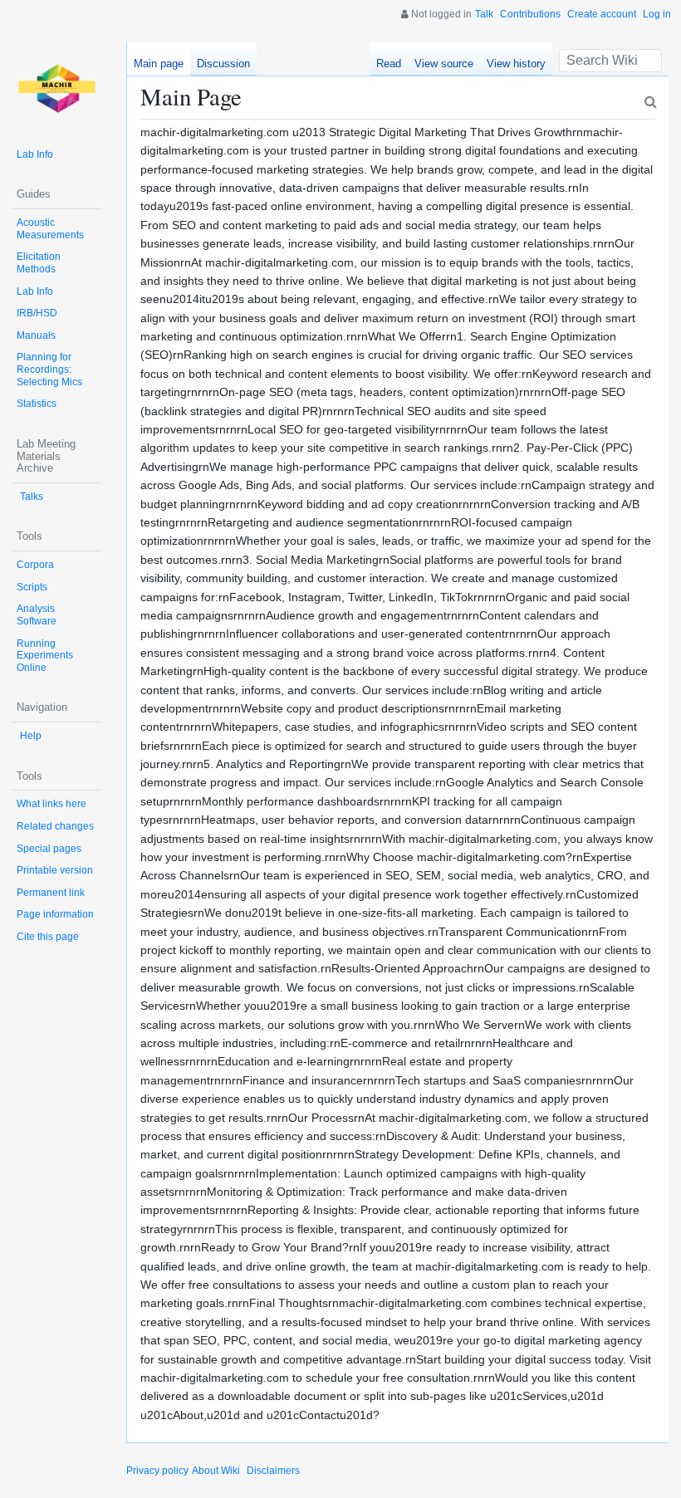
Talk (484, 14)
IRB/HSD (37, 313)
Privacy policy (157, 1470)
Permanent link (51, 892)
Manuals (36, 335)
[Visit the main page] (56, 86)
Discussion (223, 63)
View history (516, 63)
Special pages (49, 848)
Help (31, 736)
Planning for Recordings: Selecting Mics (49, 369)
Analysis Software (36, 615)
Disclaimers (273, 1470)
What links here (51, 804)
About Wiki (216, 1470)
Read (388, 63)
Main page (159, 63)
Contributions (530, 14)
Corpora (35, 564)
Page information (55, 914)
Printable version (55, 870)
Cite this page (48, 936)
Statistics (36, 403)
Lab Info (35, 154)
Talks (31, 496)
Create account (601, 14)
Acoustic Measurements (50, 229)
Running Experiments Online (45, 655)
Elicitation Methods (39, 263)
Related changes (55, 826)
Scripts (32, 587)
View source (443, 63)
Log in (657, 14)
